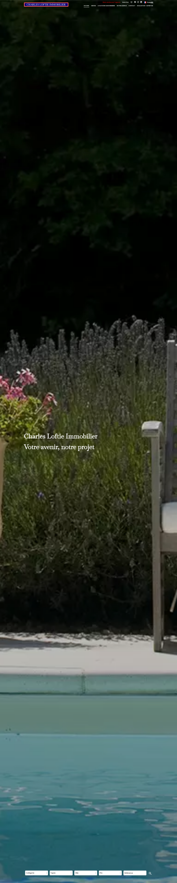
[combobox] (36, 873)
